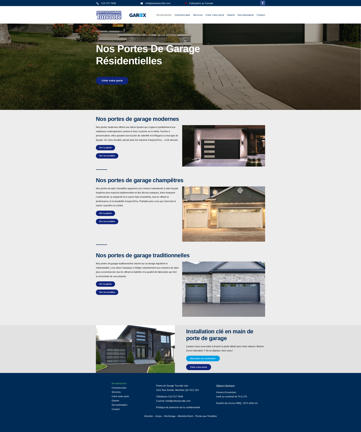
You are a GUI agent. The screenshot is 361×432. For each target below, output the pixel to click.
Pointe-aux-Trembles (206, 416)
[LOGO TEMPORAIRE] (109, 11)
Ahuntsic (148, 416)
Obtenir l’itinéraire (225, 386)
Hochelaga (169, 416)
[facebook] (262, 3)
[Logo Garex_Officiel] (138, 13)
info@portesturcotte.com (157, 3)
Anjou (159, 416)
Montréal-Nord (185, 416)
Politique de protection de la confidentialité (178, 407)
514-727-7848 (108, 3)
